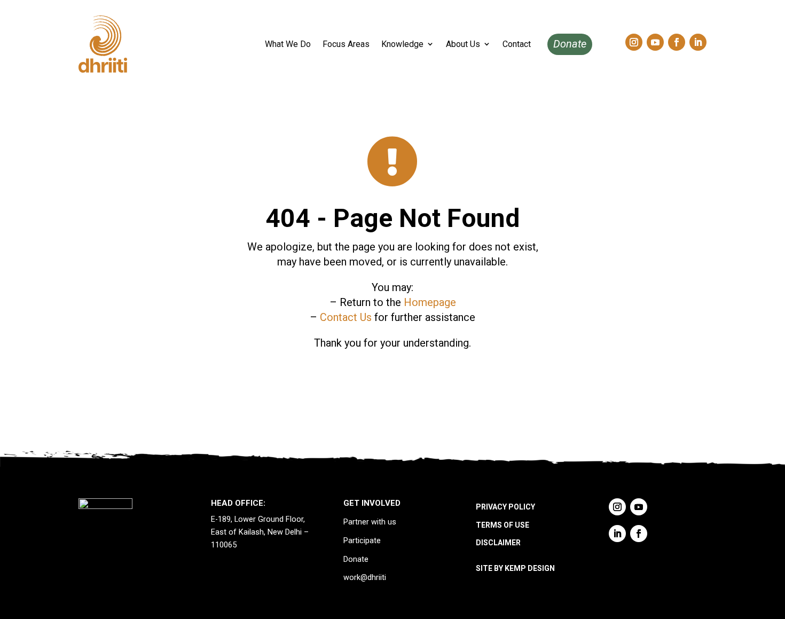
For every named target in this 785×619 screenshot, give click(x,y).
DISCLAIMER (498, 542)
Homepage (430, 302)
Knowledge (402, 44)
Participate (362, 540)
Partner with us (369, 522)
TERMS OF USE (502, 525)
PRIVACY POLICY (505, 507)
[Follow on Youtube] (655, 42)
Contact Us (346, 317)
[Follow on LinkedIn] (697, 42)
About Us (463, 44)
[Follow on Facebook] (676, 42)
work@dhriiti (364, 577)
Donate (569, 43)
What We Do (288, 44)
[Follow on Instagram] (633, 42)
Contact (517, 44)
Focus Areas (346, 44)
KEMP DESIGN (530, 568)
